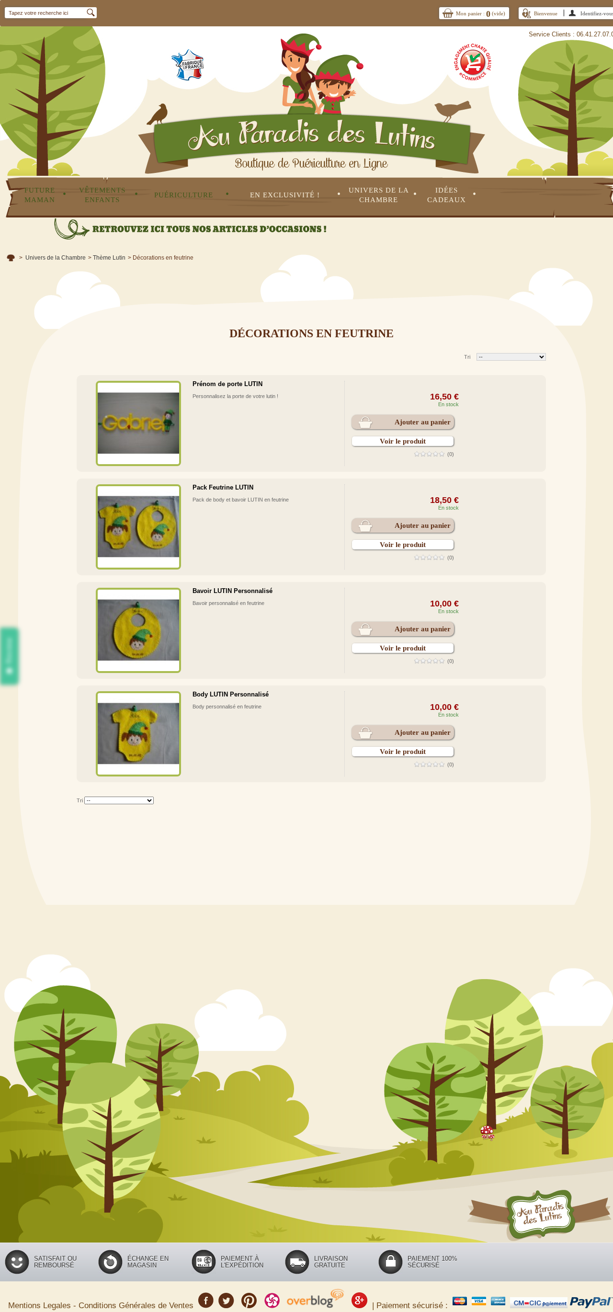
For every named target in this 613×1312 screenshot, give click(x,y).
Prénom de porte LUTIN (227, 384)
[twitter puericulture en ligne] (226, 1304)
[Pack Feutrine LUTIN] (138, 527)
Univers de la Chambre (55, 257)
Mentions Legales (40, 1305)
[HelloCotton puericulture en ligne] (272, 1304)
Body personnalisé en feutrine (227, 706)
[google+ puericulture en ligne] (359, 1304)
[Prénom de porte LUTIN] (138, 423)
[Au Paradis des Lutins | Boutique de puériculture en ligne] (311, 87)
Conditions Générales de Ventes (137, 1305)
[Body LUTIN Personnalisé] (138, 733)
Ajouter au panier (423, 422)
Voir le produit (403, 441)
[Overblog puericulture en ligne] (315, 1304)
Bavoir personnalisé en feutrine (228, 603)
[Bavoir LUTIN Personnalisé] (138, 630)
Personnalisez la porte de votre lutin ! (235, 396)
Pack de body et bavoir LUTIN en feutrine (241, 499)
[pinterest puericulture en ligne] (249, 1304)
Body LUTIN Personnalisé (231, 694)
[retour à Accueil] (10, 257)
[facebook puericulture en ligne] (206, 1304)
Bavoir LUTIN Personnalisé (232, 590)
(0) (450, 454)
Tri (467, 357)
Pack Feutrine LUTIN (223, 487)
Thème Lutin (109, 257)
